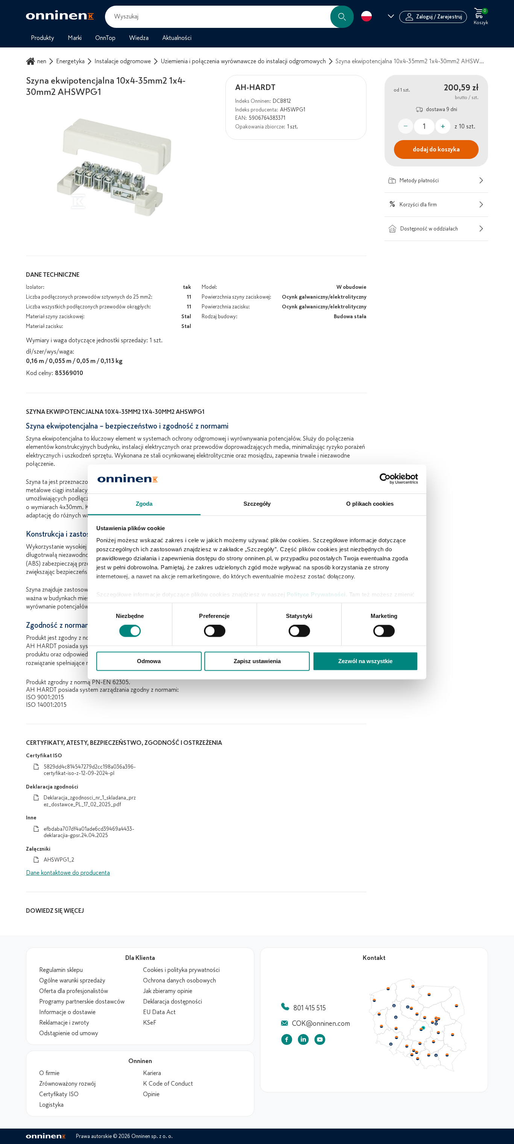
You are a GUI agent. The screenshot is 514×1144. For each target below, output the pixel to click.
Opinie (151, 1094)
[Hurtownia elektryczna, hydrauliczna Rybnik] (412, 1054)
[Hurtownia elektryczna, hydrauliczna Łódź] (421, 1029)
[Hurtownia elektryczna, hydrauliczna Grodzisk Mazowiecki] (433, 1022)
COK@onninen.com (321, 1023)
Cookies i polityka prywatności (181, 970)
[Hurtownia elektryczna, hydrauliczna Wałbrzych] (390, 1044)
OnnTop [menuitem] (105, 38)
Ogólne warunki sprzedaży (72, 980)
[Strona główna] (31, 61)
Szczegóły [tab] (257, 503)
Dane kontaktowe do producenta (68, 873)
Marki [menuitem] (75, 38)
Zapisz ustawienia (257, 661)
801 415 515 (309, 1008)
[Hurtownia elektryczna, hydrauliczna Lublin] (453, 1034)
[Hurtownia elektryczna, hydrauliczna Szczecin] (374, 1000)
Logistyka (51, 1105)
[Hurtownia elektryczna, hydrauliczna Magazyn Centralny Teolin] (423, 1028)
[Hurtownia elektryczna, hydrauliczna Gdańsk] (413, 986)
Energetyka (70, 61)
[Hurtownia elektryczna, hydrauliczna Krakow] (428, 1055)
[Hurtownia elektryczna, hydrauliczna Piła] (394, 1006)
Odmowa (149, 661)
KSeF (149, 1023)
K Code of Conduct (168, 1084)
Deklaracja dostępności (172, 1001)
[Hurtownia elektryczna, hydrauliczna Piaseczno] (436, 1024)
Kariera (152, 1073)
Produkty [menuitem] (42, 38)
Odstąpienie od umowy (68, 1033)
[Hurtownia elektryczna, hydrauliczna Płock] (425, 1018)
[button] (342, 17)
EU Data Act (159, 1012)
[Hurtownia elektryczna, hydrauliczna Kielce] (433, 1041)
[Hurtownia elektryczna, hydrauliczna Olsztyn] (429, 994)
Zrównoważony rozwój (67, 1084)
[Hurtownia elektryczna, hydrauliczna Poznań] (396, 1017)
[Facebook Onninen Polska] (286, 1041)
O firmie (49, 1073)
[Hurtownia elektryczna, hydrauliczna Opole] (407, 1046)
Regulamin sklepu (61, 970)
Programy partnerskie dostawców (82, 1001)
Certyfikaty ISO (59, 1094)
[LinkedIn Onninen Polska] (303, 1041)
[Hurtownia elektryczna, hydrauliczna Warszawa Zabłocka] (439, 1018)
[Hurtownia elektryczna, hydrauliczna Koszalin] (388, 988)
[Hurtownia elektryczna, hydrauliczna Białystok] (456, 1006)
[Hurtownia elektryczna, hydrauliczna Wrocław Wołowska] (396, 1038)
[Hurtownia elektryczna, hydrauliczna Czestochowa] (420, 1043)
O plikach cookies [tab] (370, 503)
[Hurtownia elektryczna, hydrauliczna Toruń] (411, 1008)
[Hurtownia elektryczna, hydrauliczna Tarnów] (436, 1055)
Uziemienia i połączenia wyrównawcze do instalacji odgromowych (243, 61)
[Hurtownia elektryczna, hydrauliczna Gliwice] (414, 1050)
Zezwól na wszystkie (365, 661)
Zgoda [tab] (144, 503)
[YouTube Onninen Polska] (319, 1041)
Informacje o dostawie (67, 1012)
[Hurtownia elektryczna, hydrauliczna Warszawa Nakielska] (436, 1018)
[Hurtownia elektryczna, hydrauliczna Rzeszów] (447, 1055)
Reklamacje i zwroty (64, 1023)
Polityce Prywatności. (317, 594)
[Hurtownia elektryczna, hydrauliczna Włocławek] (417, 1014)
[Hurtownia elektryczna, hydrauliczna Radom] (438, 1032)
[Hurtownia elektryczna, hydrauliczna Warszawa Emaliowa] (436, 1020)
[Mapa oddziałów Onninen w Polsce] (418, 1070)
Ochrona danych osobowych (179, 980)
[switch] (214, 631)
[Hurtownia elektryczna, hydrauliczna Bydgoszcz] (407, 1007)
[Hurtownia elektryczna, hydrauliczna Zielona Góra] (381, 1026)
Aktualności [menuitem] (177, 38)
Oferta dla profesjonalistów (73, 991)
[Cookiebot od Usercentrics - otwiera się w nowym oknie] (385, 479)
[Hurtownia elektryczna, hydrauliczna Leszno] (396, 1028)
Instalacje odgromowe (122, 61)
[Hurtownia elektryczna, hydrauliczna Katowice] (417, 1052)
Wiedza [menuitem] (139, 38)
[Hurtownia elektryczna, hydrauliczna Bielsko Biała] (417, 1058)
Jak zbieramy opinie (167, 991)
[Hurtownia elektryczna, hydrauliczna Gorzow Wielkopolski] (379, 1014)
